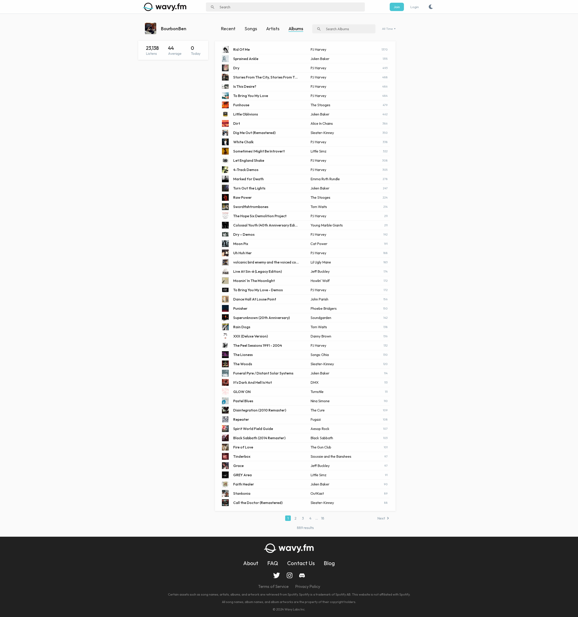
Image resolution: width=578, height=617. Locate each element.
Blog (329, 563)
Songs (251, 28)
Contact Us (301, 563)
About (250, 563)
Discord (302, 575)
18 (322, 518)
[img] (165, 7)
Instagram (290, 575)
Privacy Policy (307, 586)
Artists (273, 28)
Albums (296, 28)
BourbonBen (173, 28)
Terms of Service (273, 586)
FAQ (272, 563)
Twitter (276, 575)
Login (414, 7)
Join (397, 7)
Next (381, 518)
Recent (228, 28)
